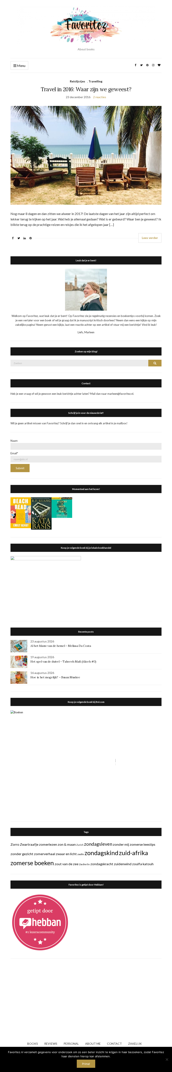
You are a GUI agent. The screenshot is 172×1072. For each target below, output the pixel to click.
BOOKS (32, 1043)
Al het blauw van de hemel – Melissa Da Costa (60, 646)
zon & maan (67, 844)
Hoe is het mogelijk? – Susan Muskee (55, 677)
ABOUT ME (93, 1043)
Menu (20, 66)
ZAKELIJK (135, 1043)
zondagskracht (101, 864)
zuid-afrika (133, 852)
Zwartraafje (29, 844)
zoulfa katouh (143, 864)
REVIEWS (50, 1043)
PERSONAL (71, 1043)
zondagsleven (98, 844)
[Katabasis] (41, 513)
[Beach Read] (20, 512)
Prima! (86, 1063)
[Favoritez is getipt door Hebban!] (40, 922)
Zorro (14, 844)
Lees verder (150, 238)
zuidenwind (123, 864)
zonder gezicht (21, 854)
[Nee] (167, 1059)
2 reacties (99, 97)
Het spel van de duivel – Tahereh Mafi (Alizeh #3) (63, 661)
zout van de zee (66, 864)
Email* (14, 453)
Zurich (79, 844)
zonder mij (121, 844)
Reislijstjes (77, 81)
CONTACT (114, 1043)
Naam (14, 440)
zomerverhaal (44, 854)
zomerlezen (48, 844)
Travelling (95, 81)
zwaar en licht (66, 854)
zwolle (80, 854)
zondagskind (101, 852)
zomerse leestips (142, 844)
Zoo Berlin (84, 864)
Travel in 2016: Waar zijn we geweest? (86, 89)
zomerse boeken (32, 862)
